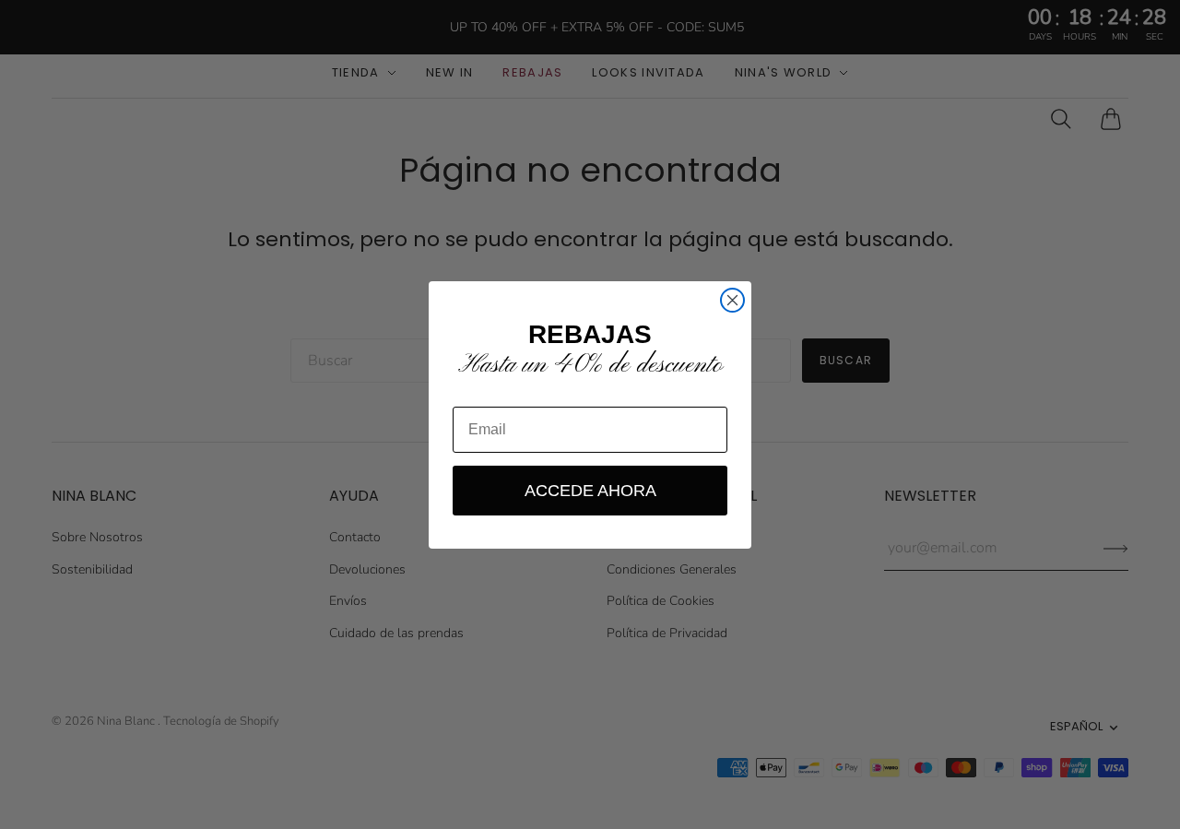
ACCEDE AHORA (590, 490)
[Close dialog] (732, 300)
